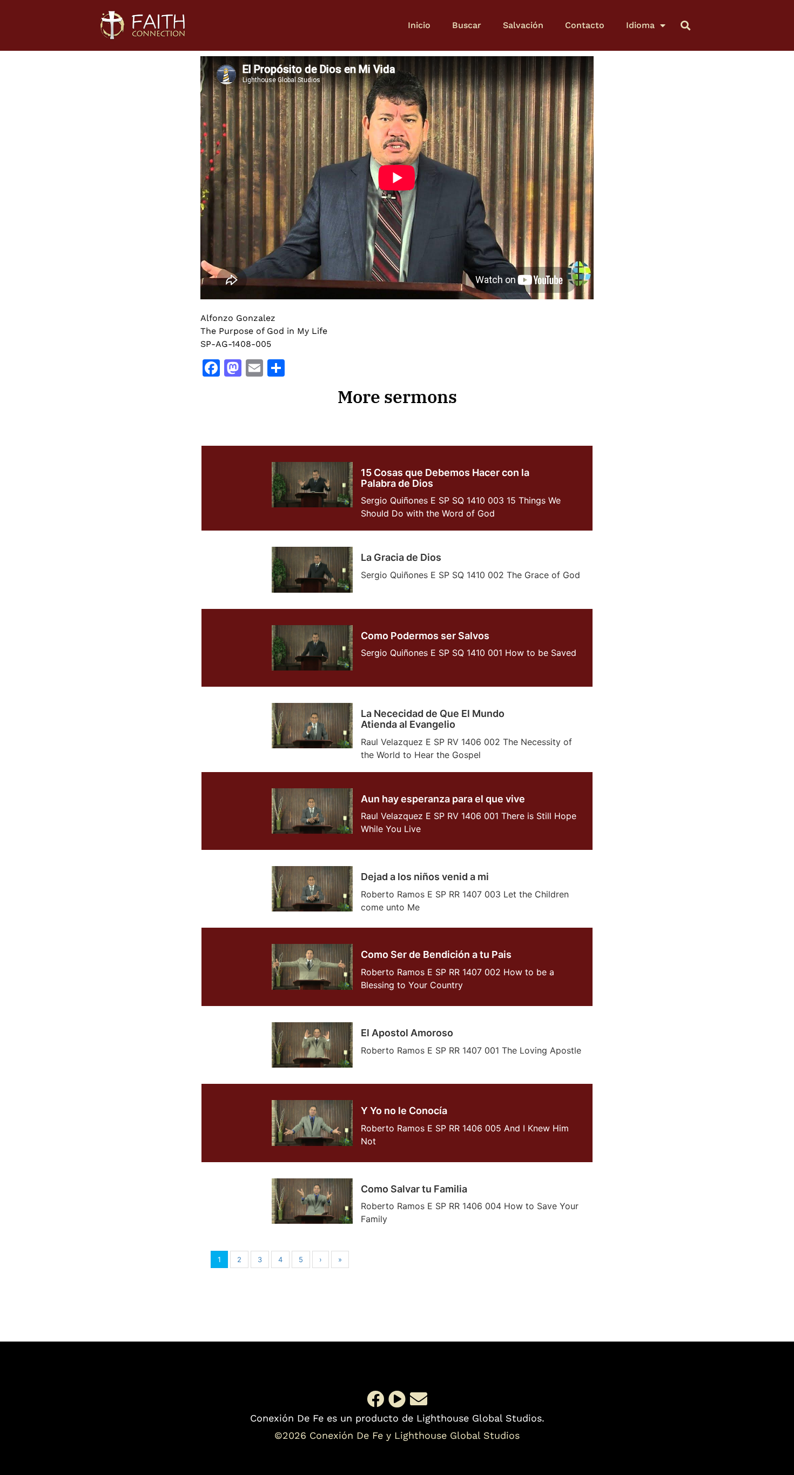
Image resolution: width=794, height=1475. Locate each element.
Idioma (640, 25)
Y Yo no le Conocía (404, 1110)
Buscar (466, 25)
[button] (685, 25)
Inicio (419, 25)
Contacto (584, 25)
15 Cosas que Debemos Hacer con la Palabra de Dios (445, 478)
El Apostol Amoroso (407, 1032)
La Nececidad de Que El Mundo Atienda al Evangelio (432, 719)
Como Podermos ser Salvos (425, 635)
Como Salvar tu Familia (414, 1189)
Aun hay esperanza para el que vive (443, 798)
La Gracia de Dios (401, 557)
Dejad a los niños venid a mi (425, 876)
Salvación (523, 25)
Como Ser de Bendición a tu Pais (436, 954)
